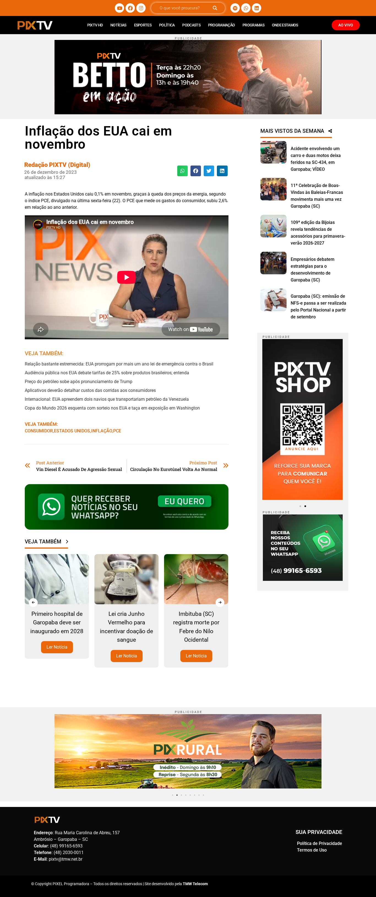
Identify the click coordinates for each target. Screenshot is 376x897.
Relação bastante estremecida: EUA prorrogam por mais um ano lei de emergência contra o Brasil (119, 364)
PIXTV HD (95, 25)
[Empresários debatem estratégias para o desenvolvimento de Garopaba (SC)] (273, 263)
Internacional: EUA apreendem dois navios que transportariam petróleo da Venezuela (107, 399)
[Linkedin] (256, 8)
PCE (117, 430)
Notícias (118, 25)
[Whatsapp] (245, 8)
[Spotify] (235, 8)
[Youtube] (119, 8)
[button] (182, 171)
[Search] (214, 8)
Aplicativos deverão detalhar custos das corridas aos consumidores (90, 390)
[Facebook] (130, 8)
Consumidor (39, 430)
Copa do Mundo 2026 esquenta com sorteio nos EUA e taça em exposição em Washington (112, 408)
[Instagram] (141, 8)
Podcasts (191, 25)
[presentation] (33, 602)
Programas (253, 25)
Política (167, 25)
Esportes (142, 25)
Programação (221, 25)
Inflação (101, 430)
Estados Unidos (72, 430)
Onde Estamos (285, 25)
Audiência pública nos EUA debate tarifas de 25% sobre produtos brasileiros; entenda (107, 372)
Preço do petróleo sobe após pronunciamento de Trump (78, 381)
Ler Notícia (57, 647)
